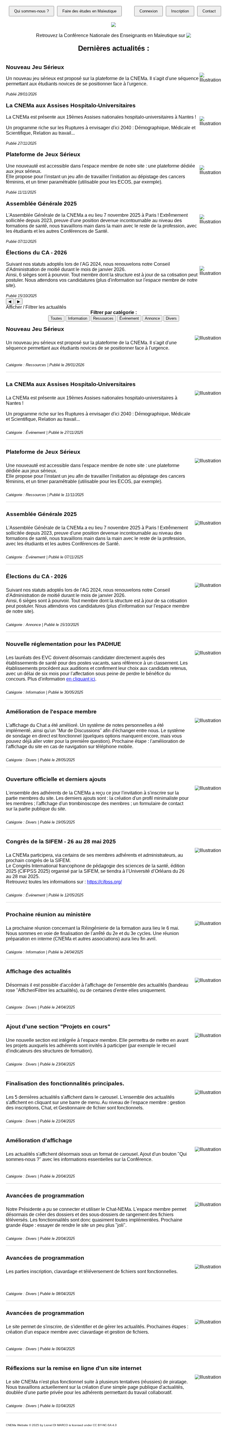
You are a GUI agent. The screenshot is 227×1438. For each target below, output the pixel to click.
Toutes (56, 318)
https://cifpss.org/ (104, 881)
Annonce (152, 318)
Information (77, 318)
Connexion (149, 11)
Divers (171, 318)
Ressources (103, 318)
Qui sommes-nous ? (31, 11)
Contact (209, 11)
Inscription (180, 11)
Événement (129, 318)
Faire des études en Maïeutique (89, 11)
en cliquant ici (80, 678)
